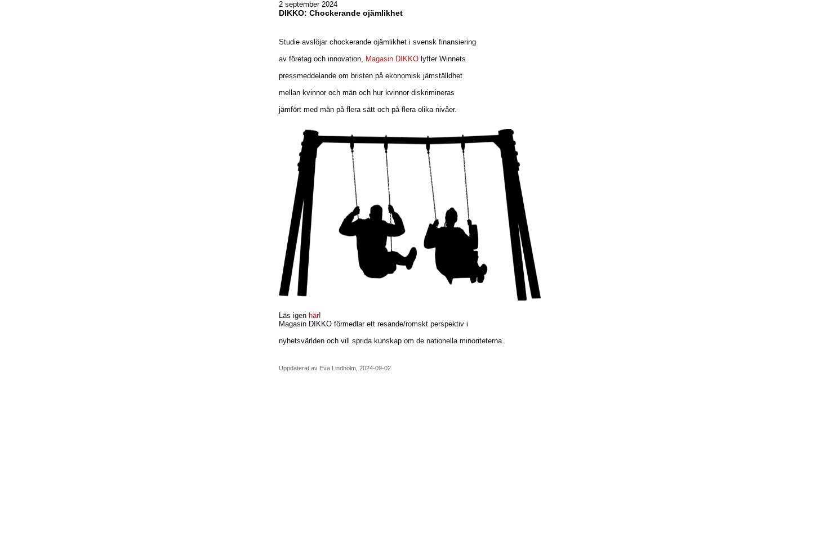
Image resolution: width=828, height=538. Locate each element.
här (314, 315)
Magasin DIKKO (392, 59)
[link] (305, 324)
